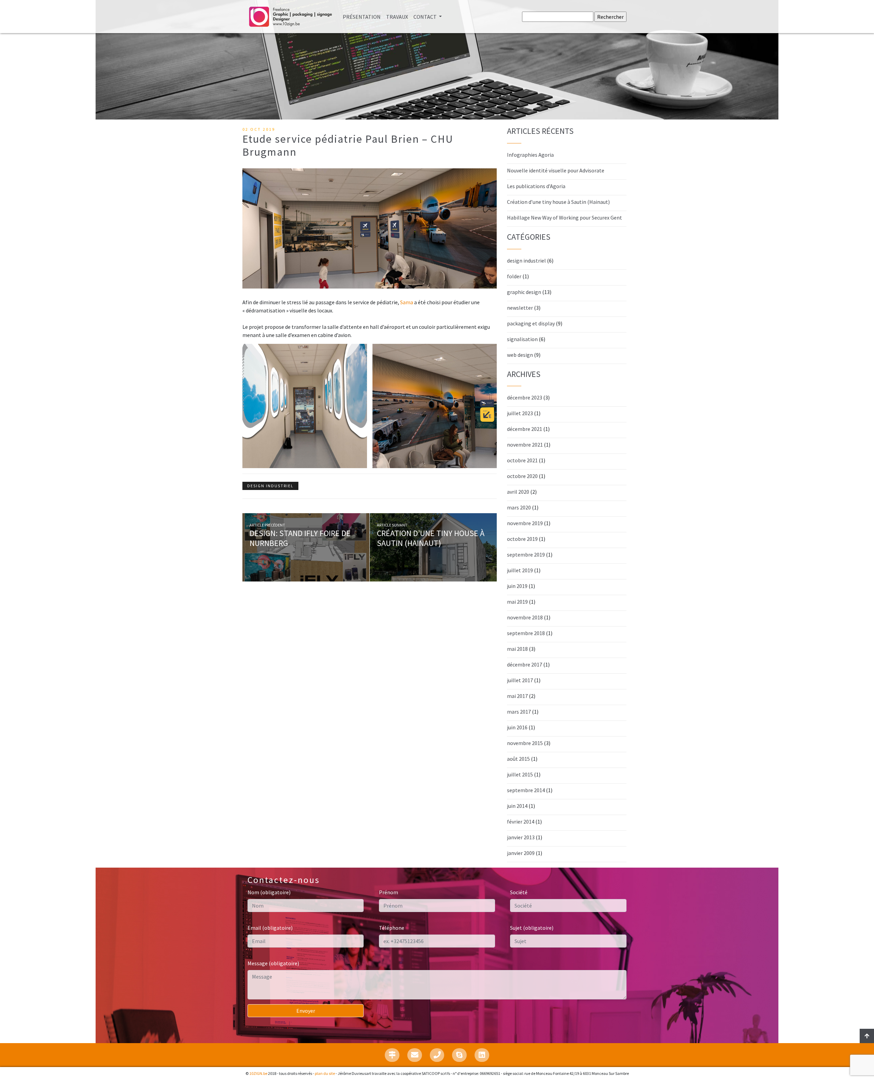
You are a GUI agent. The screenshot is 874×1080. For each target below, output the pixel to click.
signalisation (522, 339)
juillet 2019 (520, 570)
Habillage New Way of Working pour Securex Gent (564, 217)
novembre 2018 (525, 617)
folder (514, 276)
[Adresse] (392, 1055)
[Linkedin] (482, 1055)
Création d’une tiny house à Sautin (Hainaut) (430, 538)
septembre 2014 (526, 790)
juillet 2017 (520, 680)
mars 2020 (519, 507)
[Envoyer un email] (414, 1055)
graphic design (524, 292)
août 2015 (518, 758)
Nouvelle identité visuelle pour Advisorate (555, 170)
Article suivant (392, 525)
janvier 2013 (521, 837)
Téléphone (391, 927)
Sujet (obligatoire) (531, 927)
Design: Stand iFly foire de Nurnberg (300, 538)
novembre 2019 (525, 523)
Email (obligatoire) (270, 927)
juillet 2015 (520, 774)
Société (518, 892)
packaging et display (531, 323)
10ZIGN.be (258, 1073)
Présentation (363, 16)
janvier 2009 (521, 853)
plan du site (325, 1073)
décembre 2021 (524, 428)
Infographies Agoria (530, 154)
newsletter (520, 307)
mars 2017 (519, 711)
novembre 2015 (525, 743)
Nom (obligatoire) (269, 892)
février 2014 (520, 821)
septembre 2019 (526, 554)
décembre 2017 (524, 664)
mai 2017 (517, 695)
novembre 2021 (525, 444)
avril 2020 (518, 491)
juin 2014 (517, 805)
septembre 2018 (526, 633)
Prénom (388, 892)
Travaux (397, 16)
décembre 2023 (524, 397)
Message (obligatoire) (273, 963)
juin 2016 (517, 727)
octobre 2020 (522, 476)
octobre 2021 (522, 460)
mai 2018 (517, 648)
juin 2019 (517, 586)
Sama (406, 302)
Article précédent (267, 525)
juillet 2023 (520, 413)
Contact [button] (425, 16)
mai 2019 (517, 601)
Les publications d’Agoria (536, 186)
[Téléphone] (437, 1055)
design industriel (270, 485)
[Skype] (459, 1055)
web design (520, 354)
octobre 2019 (522, 538)
